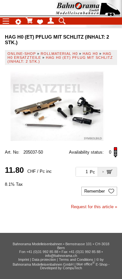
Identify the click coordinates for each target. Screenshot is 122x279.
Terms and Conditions (76, 259)
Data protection (44, 259)
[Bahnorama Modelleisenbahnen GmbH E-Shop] (88, 14)
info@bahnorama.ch (61, 256)
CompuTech (72, 268)
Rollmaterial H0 (59, 54)
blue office (85, 264)
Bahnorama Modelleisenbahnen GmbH (43, 264)
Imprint (23, 259)
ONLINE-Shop (21, 54)
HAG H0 (90, 54)
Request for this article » (94, 206)
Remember (95, 191)
